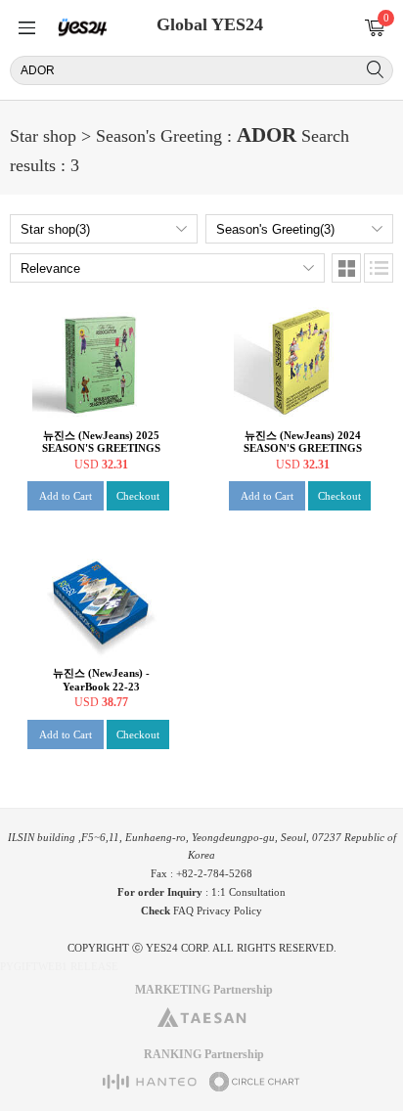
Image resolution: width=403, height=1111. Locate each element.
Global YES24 (210, 24)
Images (346, 268)
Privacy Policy (229, 910)
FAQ (183, 910)
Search (375, 69)
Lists (378, 268)
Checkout (137, 496)
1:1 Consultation (248, 892)
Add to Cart (65, 496)
